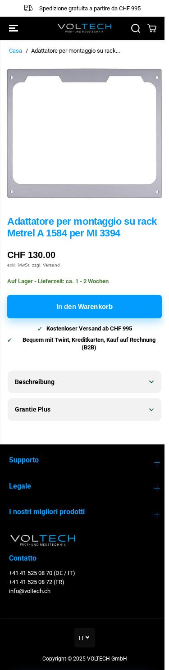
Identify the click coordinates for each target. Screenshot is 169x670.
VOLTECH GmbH (105, 659)
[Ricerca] (136, 28)
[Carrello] (152, 28)
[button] (14, 28)
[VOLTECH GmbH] (84, 28)
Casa (15, 50)
